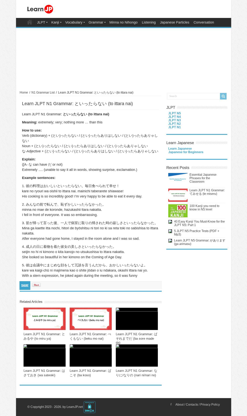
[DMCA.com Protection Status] (90, 406)
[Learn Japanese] (40, 8)
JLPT (41, 22)
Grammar (96, 22)
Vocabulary (73, 22)
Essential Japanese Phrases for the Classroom (203, 178)
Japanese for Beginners (185, 152)
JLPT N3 (174, 120)
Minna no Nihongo (123, 22)
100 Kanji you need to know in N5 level (204, 207)
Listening (149, 22)
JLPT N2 (174, 123)
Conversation (204, 22)
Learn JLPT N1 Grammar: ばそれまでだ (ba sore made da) (136, 338)
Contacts (192, 404)
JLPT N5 (174, 113)
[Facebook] (171, 404)
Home (30, 22)
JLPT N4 (174, 116)
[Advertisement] (123, 57)
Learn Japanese (180, 148)
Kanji (55, 22)
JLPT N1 (174, 127)
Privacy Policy (210, 404)
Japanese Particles (174, 22)
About (179, 404)
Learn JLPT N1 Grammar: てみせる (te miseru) (207, 192)
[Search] (223, 96)
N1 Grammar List (43, 92)
